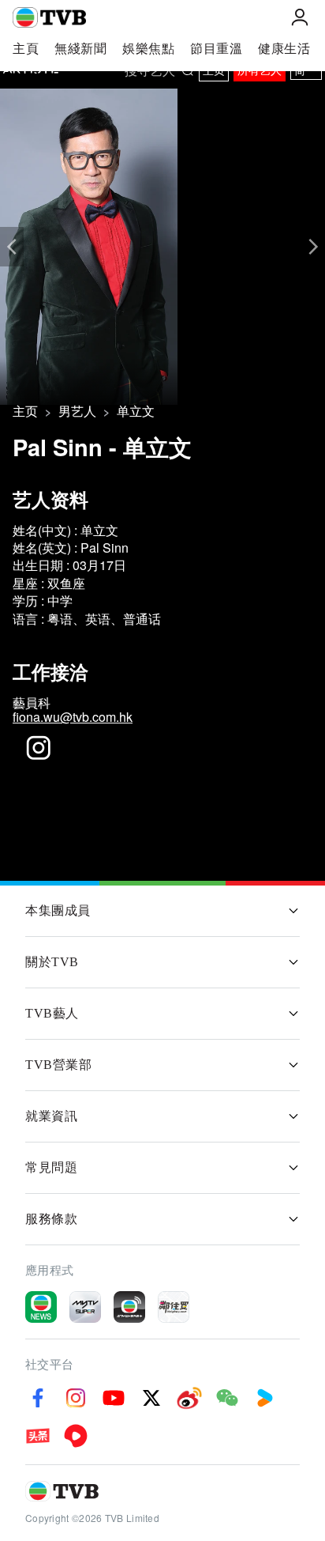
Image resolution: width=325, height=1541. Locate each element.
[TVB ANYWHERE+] (129, 1307)
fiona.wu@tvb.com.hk (73, 717)
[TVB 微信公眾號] (227, 1398)
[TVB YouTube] (113, 1398)
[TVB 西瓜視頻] (75, 1435)
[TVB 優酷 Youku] (265, 1398)
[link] (25, 411)
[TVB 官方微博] (189, 1398)
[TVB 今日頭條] (37, 1435)
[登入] (299, 17)
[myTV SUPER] (85, 1307)
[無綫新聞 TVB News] (41, 1307)
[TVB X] (151, 1398)
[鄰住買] (173, 1307)
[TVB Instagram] (75, 1398)
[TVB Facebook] (37, 1398)
